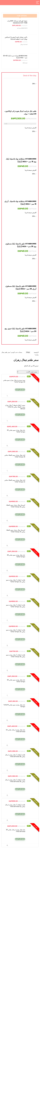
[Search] (3, 2)
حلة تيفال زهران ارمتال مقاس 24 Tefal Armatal (15, 731)
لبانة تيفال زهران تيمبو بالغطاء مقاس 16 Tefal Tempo (14, 456)
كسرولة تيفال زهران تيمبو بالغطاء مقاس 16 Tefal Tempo (15, 531)
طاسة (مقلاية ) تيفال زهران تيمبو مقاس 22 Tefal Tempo (15, 606)
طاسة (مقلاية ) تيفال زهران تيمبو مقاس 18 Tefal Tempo (15, 656)
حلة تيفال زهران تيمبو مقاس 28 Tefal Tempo (16, 556)
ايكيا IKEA (25, 63)
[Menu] (37, 2)
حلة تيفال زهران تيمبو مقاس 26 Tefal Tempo (16, 681)
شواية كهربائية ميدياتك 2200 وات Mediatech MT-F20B (17, 22)
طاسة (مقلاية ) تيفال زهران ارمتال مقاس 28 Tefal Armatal (15, 755)
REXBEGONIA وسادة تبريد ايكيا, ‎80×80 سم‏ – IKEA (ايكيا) (15, 57)
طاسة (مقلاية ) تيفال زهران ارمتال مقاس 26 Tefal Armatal (15, 780)
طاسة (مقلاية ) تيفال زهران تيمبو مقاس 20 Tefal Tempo (15, 631)
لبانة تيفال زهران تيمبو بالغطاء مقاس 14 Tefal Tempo (14, 481)
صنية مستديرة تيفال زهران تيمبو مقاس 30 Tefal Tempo (14, 381)
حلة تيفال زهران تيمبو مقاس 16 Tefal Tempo (14, 706)
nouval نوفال (23, 44)
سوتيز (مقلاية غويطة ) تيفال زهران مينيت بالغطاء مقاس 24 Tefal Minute (15, 407)
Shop (28, 352)
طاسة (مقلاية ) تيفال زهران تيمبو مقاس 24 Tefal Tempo (15, 581)
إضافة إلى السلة (20, 390)
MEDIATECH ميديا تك (22, 28)
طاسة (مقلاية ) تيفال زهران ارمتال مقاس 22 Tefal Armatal (15, 805)
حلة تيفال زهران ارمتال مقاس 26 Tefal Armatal (15, 830)
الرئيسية (36, 352)
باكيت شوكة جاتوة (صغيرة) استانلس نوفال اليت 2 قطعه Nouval (16, 38)
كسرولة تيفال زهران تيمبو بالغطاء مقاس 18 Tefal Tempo (15, 506)
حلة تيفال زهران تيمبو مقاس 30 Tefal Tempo (16, 431)
